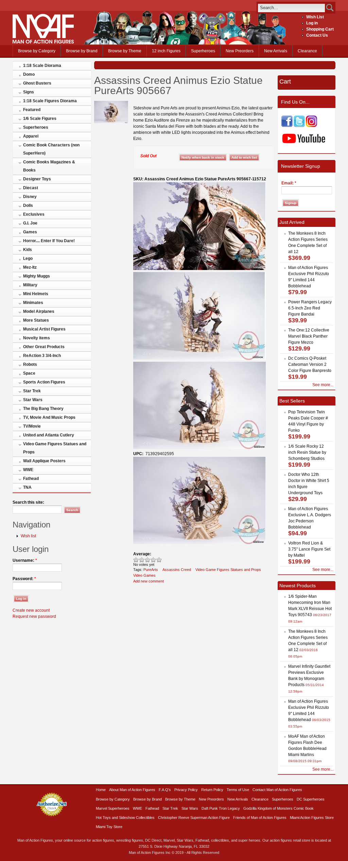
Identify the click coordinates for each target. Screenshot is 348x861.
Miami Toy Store (109, 827)
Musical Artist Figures (44, 329)
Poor (136, 559)
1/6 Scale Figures (39, 118)
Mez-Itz (30, 267)
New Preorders (240, 51)
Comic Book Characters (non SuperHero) (51, 149)
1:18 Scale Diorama (42, 65)
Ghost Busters (37, 83)
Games (30, 232)
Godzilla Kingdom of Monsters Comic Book (278, 808)
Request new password (34, 616)
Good (148, 559)
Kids (27, 249)
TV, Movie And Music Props (49, 417)
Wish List (315, 17)
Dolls (28, 205)
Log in (312, 23)
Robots (30, 364)
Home (101, 790)
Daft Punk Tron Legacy (221, 808)
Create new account (31, 610)
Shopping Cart (320, 29)
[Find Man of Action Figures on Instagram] (311, 125)
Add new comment (148, 581)
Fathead (31, 478)
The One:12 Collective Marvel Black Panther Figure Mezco (308, 336)
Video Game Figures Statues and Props (54, 448)
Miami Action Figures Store (312, 817)
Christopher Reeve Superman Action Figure (194, 817)
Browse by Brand (82, 51)
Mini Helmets (35, 293)
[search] (291, 7)
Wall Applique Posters (44, 461)
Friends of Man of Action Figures (259, 817)
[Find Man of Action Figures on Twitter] (299, 125)
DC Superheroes (311, 799)
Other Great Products (44, 346)
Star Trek (32, 391)
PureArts (150, 570)
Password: (24, 578)
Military (30, 285)
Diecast (30, 187)
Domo (29, 74)
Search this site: (28, 502)
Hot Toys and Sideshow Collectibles (125, 817)
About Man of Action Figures (132, 790)
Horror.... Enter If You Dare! (49, 240)
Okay (142, 559)
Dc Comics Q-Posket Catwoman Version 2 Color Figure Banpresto (309, 364)
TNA (27, 487)
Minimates (33, 302)
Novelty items (36, 338)
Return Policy (212, 790)
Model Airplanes (38, 311)
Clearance (307, 51)
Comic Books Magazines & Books (49, 166)
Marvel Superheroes (112, 808)
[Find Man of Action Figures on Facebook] (287, 125)
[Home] (43, 42)
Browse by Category (36, 51)
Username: (25, 560)
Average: (142, 554)
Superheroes (203, 51)
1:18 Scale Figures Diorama (50, 100)
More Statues (36, 320)
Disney (30, 196)
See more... (322, 384)
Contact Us (317, 35)
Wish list (28, 536)
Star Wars (32, 399)
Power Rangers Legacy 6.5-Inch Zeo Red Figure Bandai (310, 308)
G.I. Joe (30, 223)
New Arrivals (275, 51)
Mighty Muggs (36, 276)
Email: (288, 183)
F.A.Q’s (165, 790)
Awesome (159, 559)
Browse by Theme (124, 51)
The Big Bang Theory (43, 408)
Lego (28, 258)
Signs (28, 92)
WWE (28, 469)
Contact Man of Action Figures (277, 790)
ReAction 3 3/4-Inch (42, 355)
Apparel (30, 136)
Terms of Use (238, 790)
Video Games (144, 575)
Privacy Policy (186, 790)
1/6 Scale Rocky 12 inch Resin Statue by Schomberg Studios (307, 452)
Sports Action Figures (44, 382)
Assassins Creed (176, 570)
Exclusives (34, 214)
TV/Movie (32, 426)
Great (153, 559)
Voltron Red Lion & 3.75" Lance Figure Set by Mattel (309, 549)
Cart (285, 81)
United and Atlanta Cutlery (48, 435)
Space (29, 373)
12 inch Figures (166, 51)
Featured (31, 109)
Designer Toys (37, 179)
